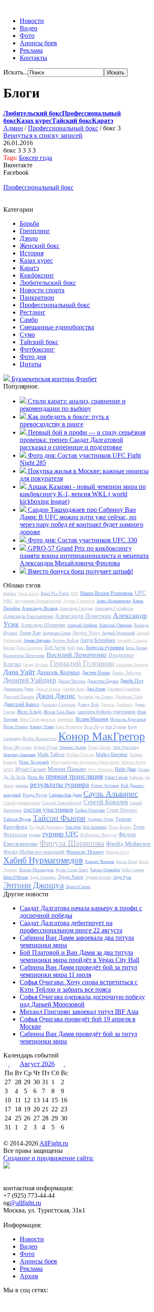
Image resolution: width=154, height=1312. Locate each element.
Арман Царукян (37, 640)
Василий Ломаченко (76, 655)
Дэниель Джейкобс (116, 704)
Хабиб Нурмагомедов (43, 860)
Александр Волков (39, 608)
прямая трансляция (74, 776)
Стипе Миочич (121, 810)
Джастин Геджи (102, 680)
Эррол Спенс (78, 886)
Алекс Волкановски (114, 601)
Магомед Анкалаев (19, 754)
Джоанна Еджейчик (123, 689)
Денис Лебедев (126, 672)
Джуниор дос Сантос (95, 696)
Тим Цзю (73, 827)
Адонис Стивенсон (79, 601)
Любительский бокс (48, 282)
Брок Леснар (136, 648)
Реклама (31, 50)
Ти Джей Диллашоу (46, 827)
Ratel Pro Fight (55, 593)
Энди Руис (122, 877)
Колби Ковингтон (40, 738)
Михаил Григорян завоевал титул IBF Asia (79, 1011)
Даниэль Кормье (58, 672)
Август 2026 (37, 1063)
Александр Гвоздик (76, 608)
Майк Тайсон (50, 754)
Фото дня (33, 356)
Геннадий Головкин (82, 663)
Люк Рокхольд (126, 747)
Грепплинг (35, 230)
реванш (22, 785)
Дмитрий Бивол (21, 704)
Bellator (9, 593)
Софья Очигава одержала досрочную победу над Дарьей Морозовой (82, 1000)
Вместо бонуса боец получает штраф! (80, 571)
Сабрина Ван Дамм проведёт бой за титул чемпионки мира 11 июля (78, 971)
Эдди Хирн (70, 877)
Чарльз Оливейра (105, 870)
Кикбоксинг (37, 275)
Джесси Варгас (48, 689)
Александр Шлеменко (43, 625)
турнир (35, 835)
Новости (32, 20)
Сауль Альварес (110, 793)
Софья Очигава (90, 810)
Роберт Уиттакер (105, 785)
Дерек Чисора (71, 680)
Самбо (29, 319)
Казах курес (36, 260)
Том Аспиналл (95, 827)
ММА (8, 769)
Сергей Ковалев (105, 801)
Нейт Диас (125, 769)
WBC (8, 601)
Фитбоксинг (37, 349)
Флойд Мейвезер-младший (33, 852)
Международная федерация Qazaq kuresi (85, 762)
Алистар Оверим (115, 624)
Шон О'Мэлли (15, 877)
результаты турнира (59, 785)
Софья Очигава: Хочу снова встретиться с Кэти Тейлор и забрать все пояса (79, 986)
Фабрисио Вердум (98, 834)
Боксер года (35, 157)
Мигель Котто (133, 762)
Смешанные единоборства (57, 327)
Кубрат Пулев (45, 747)
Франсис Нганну (85, 852)
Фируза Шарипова (71, 842)
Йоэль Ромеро (15, 726)
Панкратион (37, 297)
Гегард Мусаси (35, 664)
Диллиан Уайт (129, 696)
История (32, 253)
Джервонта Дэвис (18, 689)
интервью (65, 719)
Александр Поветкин (83, 616)
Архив (29, 1276)
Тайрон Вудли (17, 819)
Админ (13, 128)
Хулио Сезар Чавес (71, 870)
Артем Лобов (65, 640)
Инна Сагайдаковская (37, 719)
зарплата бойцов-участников (106, 712)
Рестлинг (33, 312)
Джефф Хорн (73, 689)
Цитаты (30, 364)
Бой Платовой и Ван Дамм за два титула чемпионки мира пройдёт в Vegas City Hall (79, 956)
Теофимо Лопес (100, 819)
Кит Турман (116, 726)
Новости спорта (42, 290)
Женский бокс (40, 245)
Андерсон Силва (56, 633)
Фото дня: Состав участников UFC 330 (82, 540)
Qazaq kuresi (28, 593)
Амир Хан (30, 633)
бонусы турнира (105, 647)
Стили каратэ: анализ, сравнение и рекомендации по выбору (73, 405)
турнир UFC (60, 834)
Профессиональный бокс (63, 128)
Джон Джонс (56, 696)
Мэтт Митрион (100, 769)
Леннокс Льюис (72, 747)
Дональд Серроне (58, 704)
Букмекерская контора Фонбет (54, 378)
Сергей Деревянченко (21, 803)
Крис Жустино (17, 747)
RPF (74, 593)
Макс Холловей (34, 761)
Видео (28, 28)
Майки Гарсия (80, 754)
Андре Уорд (86, 632)
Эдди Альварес (43, 877)
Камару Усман (42, 726)
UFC (140, 593)
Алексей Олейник (82, 625)
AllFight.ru (53, 1143)
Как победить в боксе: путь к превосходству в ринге (64, 420)
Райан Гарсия (116, 777)
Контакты (33, 57)
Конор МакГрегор (101, 736)
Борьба (29, 223)
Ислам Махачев (92, 719)
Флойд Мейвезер (128, 843)
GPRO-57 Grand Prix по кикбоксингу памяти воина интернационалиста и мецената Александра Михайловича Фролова (84, 556)
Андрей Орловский (118, 633)
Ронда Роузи (35, 794)
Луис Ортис (99, 747)
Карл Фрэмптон (69, 726)
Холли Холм (126, 861)
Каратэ (29, 267)
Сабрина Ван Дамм (65, 795)
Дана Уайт (19, 672)
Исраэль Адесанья (128, 719)
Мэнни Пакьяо (67, 769)
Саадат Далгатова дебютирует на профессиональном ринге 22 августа (71, 926)
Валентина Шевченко (24, 655)
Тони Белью (119, 826)
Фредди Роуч (117, 852)
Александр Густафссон (113, 608)
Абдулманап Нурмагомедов (37, 601)
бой (71, 647)
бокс (80, 648)
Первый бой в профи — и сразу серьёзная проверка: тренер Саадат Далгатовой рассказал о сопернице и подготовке (82, 440)
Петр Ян (36, 777)
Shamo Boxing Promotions (106, 593)
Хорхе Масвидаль (36, 869)
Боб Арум (55, 647)
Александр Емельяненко (28, 616)
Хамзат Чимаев (99, 861)
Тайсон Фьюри (59, 817)
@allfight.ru (25, 1202)
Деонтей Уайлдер (29, 680)
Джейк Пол (131, 681)
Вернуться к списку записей (43, 135)
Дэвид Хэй (88, 704)
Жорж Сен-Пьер (60, 711)
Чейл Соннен (133, 870)
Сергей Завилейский (62, 802)
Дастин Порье (96, 673)
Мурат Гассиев (30, 769)
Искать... (15, 72)
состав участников (48, 809)
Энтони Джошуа (33, 885)
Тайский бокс (39, 341)
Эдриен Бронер (98, 877)
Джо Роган (95, 689)
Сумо (27, 334)
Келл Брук (94, 726)
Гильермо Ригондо (132, 664)
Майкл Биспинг (112, 754)
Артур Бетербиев (97, 640)
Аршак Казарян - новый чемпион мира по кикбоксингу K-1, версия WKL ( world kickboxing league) (83, 494)
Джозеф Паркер (18, 696)
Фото (27, 35)
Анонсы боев (38, 42)
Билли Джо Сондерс (23, 647)
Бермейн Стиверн (132, 640)
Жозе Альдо (29, 712)
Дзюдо (29, 238)
